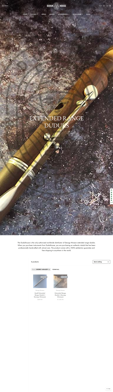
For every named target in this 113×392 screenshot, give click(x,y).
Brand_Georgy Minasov (37, 269)
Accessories (63, 14)
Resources (77, 14)
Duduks (33, 14)
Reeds (44, 14)
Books (52, 14)
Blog (88, 14)
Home (25, 14)
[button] (111, 196)
